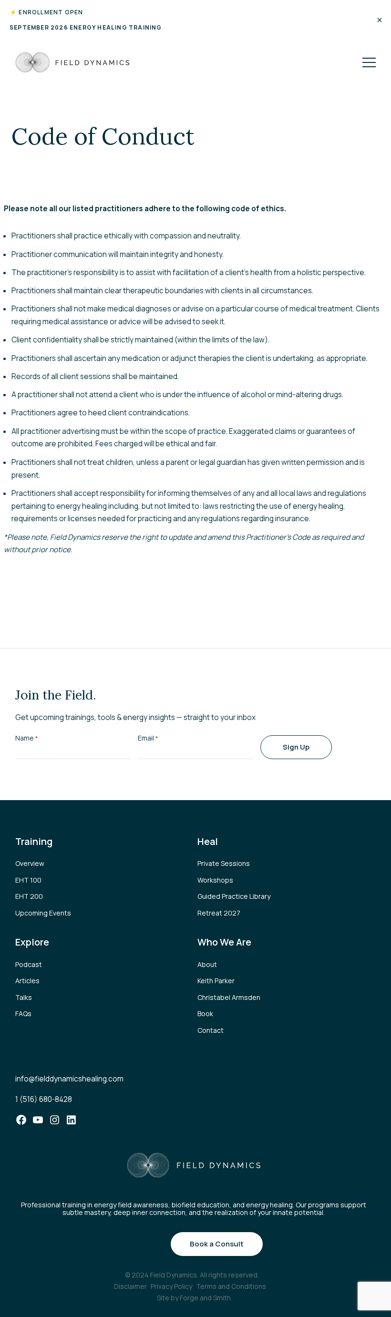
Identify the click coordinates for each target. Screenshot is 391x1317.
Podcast (28, 964)
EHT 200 (29, 896)
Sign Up (296, 747)
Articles (27, 980)
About (207, 964)
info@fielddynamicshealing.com (69, 1079)
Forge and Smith (205, 1297)
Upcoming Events (43, 912)
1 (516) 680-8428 (43, 1099)
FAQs (23, 1013)
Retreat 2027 (218, 912)
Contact (210, 1030)
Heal (207, 841)
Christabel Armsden (228, 997)
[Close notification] (379, 20)
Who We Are (224, 942)
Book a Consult (217, 1244)
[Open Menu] (369, 62)
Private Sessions (223, 863)
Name (26, 737)
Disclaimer (130, 1286)
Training (33, 841)
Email (148, 737)
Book (205, 1013)
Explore (32, 942)
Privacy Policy (171, 1286)
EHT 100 (28, 880)
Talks (23, 997)
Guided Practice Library (233, 896)
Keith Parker (216, 980)
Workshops (215, 880)
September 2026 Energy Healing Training (86, 27)
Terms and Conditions (231, 1286)
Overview (29, 863)
